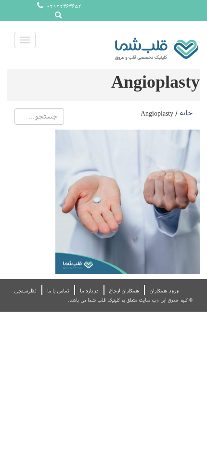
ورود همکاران (164, 290)
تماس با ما (58, 290)
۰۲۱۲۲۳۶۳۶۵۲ (63, 6)
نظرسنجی (25, 290)
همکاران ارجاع (124, 290)
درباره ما (89, 290)
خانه (186, 113)
